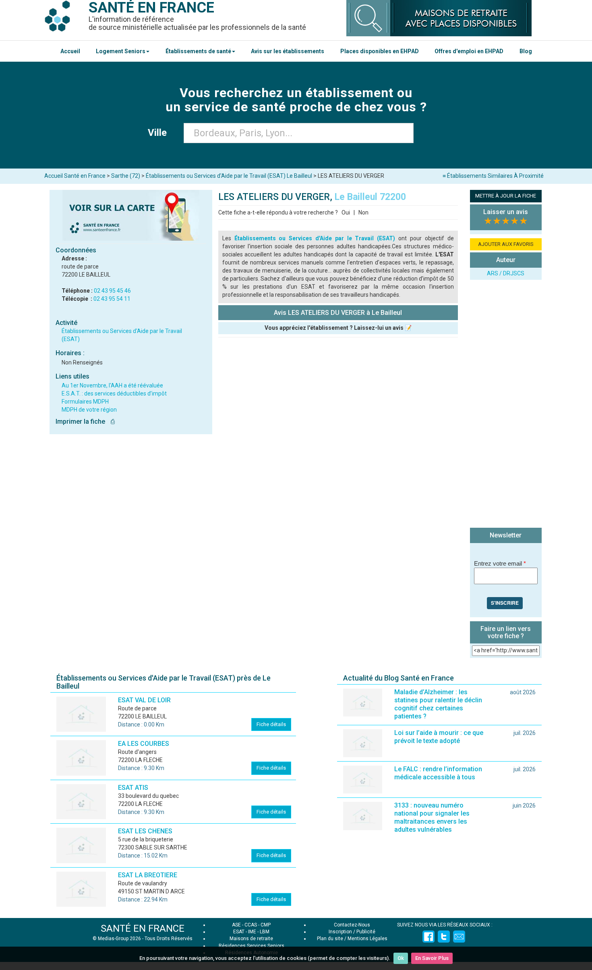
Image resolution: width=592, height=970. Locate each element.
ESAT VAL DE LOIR (144, 700)
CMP (266, 925)
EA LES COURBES (143, 743)
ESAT (238, 932)
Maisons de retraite (251, 938)
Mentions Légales (367, 938)
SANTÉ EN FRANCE (142, 928)
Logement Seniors (120, 51)
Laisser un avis (505, 212)
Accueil (70, 51)
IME (252, 932)
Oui (346, 212)
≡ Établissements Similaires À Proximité (493, 176)
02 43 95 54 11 (111, 299)
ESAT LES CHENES (145, 831)
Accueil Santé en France (75, 176)
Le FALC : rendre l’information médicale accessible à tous (438, 773)
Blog (526, 51)
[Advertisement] (506, 405)
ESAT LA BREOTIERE (147, 875)
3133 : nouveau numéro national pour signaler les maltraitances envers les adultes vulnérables (432, 817)
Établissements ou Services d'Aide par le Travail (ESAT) (314, 238)
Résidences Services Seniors (251, 946)
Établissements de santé (198, 51)
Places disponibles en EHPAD (379, 51)
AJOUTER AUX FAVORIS (506, 244)
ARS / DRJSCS (505, 273)
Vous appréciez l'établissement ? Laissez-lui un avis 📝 (338, 328)
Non (363, 212)
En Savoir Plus (432, 958)
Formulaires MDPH (85, 401)
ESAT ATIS (133, 787)
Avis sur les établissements (287, 51)
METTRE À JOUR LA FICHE (505, 196)
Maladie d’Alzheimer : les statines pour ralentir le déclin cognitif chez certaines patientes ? (438, 704)
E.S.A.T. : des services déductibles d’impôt (114, 393)
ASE (236, 925)
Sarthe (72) (125, 176)
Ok (400, 958)
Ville (160, 132)
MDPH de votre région (89, 409)
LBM (264, 932)
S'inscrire (505, 602)
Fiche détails (271, 724)
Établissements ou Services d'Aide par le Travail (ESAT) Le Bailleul (229, 176)
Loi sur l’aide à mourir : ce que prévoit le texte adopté (438, 737)
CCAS (250, 925)
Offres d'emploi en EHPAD (469, 51)
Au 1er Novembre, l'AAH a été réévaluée (112, 385)
